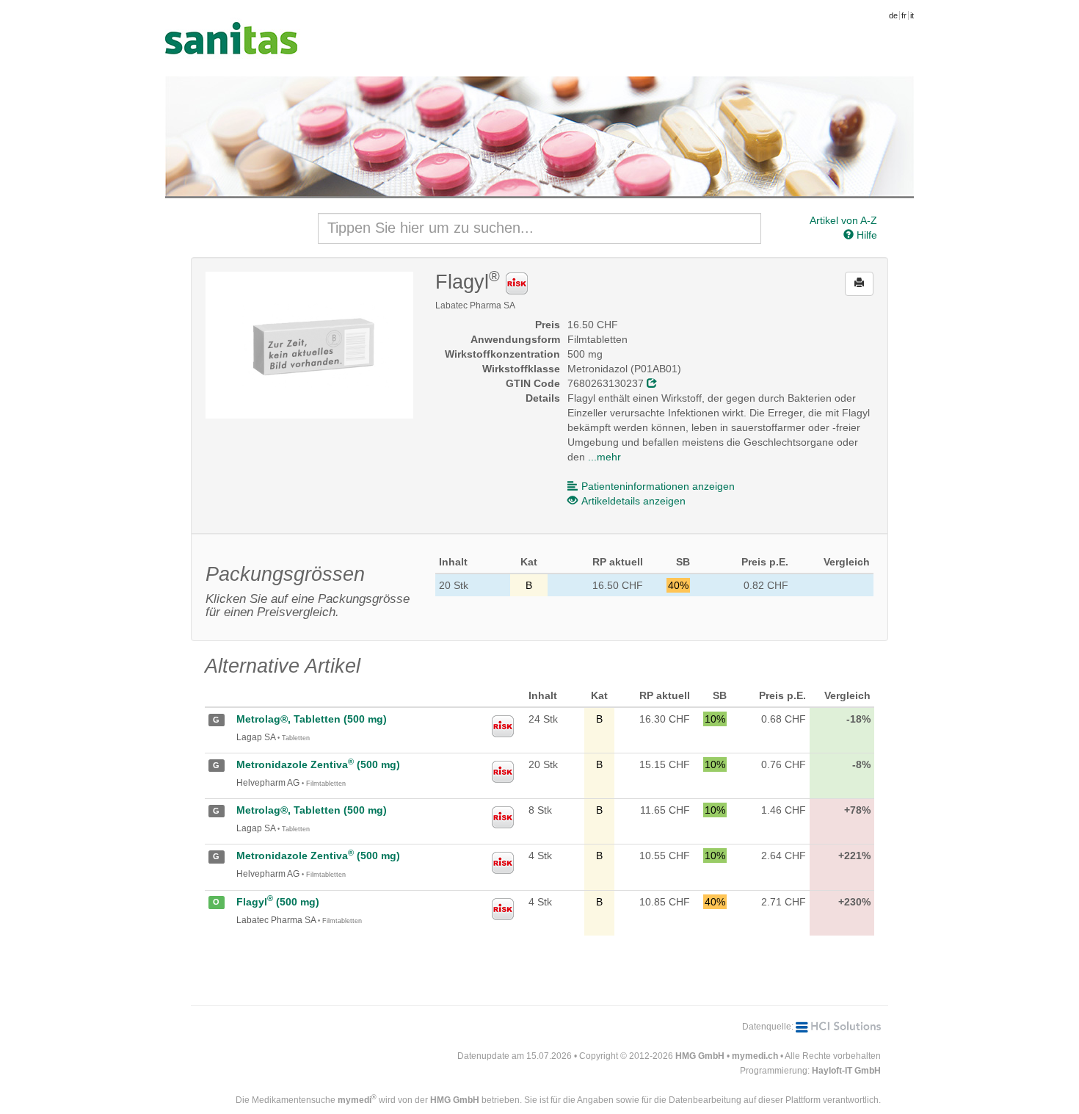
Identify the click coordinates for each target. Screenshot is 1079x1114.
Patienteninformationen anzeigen (658, 486)
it (912, 15)
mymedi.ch (755, 1056)
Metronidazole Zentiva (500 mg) (318, 764)
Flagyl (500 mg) (277, 902)
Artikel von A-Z (843, 220)
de (893, 15)
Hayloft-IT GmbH (846, 1071)
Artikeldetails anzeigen (633, 501)
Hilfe (865, 235)
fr (904, 15)
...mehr (604, 457)
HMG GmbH (699, 1056)
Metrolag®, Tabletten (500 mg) (311, 719)
